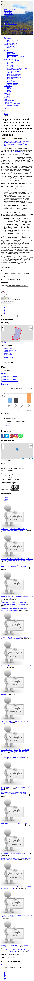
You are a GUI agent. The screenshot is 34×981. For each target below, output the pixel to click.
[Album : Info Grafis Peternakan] (9, 381)
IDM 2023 (10, 94)
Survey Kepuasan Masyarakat (12, 103)
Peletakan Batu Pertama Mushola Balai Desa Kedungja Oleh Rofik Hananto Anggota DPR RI (16, 950)
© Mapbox (26, 341)
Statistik (5, 384)
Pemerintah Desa (11, 47)
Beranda (6, 114)
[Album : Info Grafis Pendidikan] (9, 376)
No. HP (3, 296)
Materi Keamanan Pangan (14, 69)
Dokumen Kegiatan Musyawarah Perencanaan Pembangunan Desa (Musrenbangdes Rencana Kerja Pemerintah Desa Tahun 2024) (17, 598)
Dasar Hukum (11, 53)
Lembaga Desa (8, 86)
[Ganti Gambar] (15, 299)
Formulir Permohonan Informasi (15, 58)
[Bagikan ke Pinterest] (4, 311)
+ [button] (2, 327)
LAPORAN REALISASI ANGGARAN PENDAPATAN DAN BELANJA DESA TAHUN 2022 (16, 638)
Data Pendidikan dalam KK (14, 75)
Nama (3, 293)
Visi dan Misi (10, 46)
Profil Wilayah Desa (12, 40)
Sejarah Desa (10, 41)
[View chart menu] (32, 388)
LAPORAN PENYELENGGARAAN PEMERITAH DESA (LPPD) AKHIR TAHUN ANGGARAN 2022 (17, 916)
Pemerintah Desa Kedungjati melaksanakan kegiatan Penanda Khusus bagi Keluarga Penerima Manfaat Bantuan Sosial (17, 559)
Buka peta (3, 342)
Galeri (5, 106)
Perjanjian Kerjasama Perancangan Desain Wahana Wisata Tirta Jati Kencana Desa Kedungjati (16, 609)
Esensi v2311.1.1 (5, 970)
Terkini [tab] (6, 497)
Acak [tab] (5, 500)
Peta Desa (6, 108)
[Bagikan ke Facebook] (4, 305)
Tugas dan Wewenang (13, 55)
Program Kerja (8, 8)
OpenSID (31, 341)
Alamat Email (4, 294)
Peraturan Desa (8, 11)
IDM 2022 (10, 96)
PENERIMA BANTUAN (11, 105)
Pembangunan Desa (9, 100)
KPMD (9, 89)
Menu (3, 111)
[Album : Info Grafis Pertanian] (9, 379)
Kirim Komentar (5, 302)
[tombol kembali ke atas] (1, 964)
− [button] (2, 330)
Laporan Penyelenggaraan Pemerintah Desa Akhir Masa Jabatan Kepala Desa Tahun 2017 (15, 946)
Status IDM (7, 93)
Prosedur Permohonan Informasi (15, 56)
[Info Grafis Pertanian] (21, 32)
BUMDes (6, 15)
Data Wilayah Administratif (14, 74)
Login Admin (4, 21)
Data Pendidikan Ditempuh (14, 77)
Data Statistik (7, 72)
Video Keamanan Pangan (14, 71)
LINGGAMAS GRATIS (16, 151)
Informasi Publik (8, 14)
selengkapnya (8, 422)
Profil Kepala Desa (12, 43)
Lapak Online (7, 99)
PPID (5, 50)
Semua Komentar (5, 267)
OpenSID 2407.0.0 (16, 970)
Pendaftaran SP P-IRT (13, 63)
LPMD (9, 87)
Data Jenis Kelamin (12, 81)
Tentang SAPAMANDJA (14, 61)
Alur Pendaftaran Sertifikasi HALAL (17, 68)
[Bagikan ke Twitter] (4, 307)
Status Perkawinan (12, 84)
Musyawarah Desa (9, 18)
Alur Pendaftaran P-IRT (13, 65)
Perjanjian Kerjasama (9, 17)
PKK (8, 90)
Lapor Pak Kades (8, 102)
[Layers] (30, 328)
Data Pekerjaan (11, 78)
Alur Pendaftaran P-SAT (13, 66)
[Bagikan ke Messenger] (4, 313)
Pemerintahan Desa (9, 44)
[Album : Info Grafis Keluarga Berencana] (12, 378)
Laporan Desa (7, 12)
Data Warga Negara (12, 83)
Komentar (4, 291)
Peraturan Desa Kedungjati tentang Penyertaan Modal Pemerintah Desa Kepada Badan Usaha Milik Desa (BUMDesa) (15, 751)
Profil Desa (7, 38)
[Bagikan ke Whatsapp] (4, 308)
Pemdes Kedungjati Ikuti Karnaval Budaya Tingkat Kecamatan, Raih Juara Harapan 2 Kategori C (14, 529)
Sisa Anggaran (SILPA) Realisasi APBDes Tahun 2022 (15, 853)
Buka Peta (3, 460)
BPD (8, 49)
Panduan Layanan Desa (10, 9)
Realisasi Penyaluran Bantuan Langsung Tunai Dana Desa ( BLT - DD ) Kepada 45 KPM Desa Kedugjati (16, 603)
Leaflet (22, 341)
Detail (9, 460)
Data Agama (10, 80)
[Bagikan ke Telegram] (4, 310)
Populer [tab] (6, 499)
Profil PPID (10, 52)
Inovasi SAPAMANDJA (10, 59)
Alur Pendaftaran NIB (13, 62)
